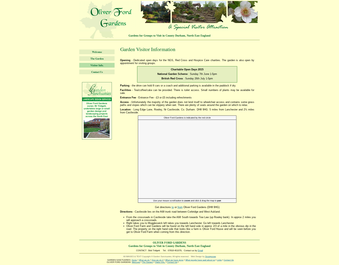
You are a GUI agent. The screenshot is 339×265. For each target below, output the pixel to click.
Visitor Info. (96, 65)
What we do (144, 260)
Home (134, 260)
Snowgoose (210, 256)
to (173, 207)
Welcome (97, 52)
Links (219, 260)
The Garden (97, 58)
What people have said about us (200, 260)
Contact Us (97, 72)
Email (200, 250)
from (180, 207)
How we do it (157, 260)
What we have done (174, 260)
